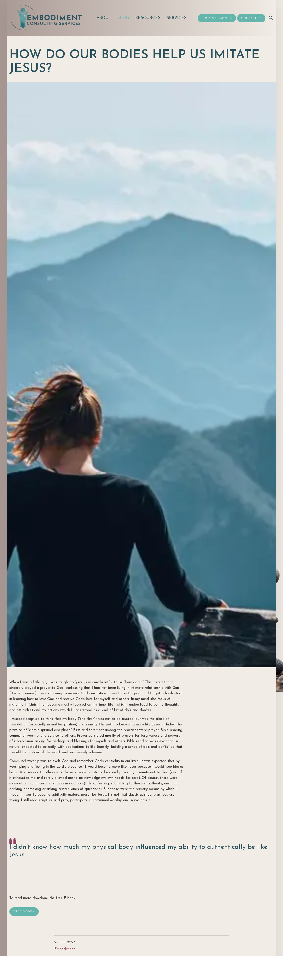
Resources (148, 18)
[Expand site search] (270, 18)
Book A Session (215, 18)
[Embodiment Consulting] (47, 17)
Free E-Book (24, 911)
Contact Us (251, 18)
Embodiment (64, 949)
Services (176, 18)
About (104, 18)
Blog (123, 18)
